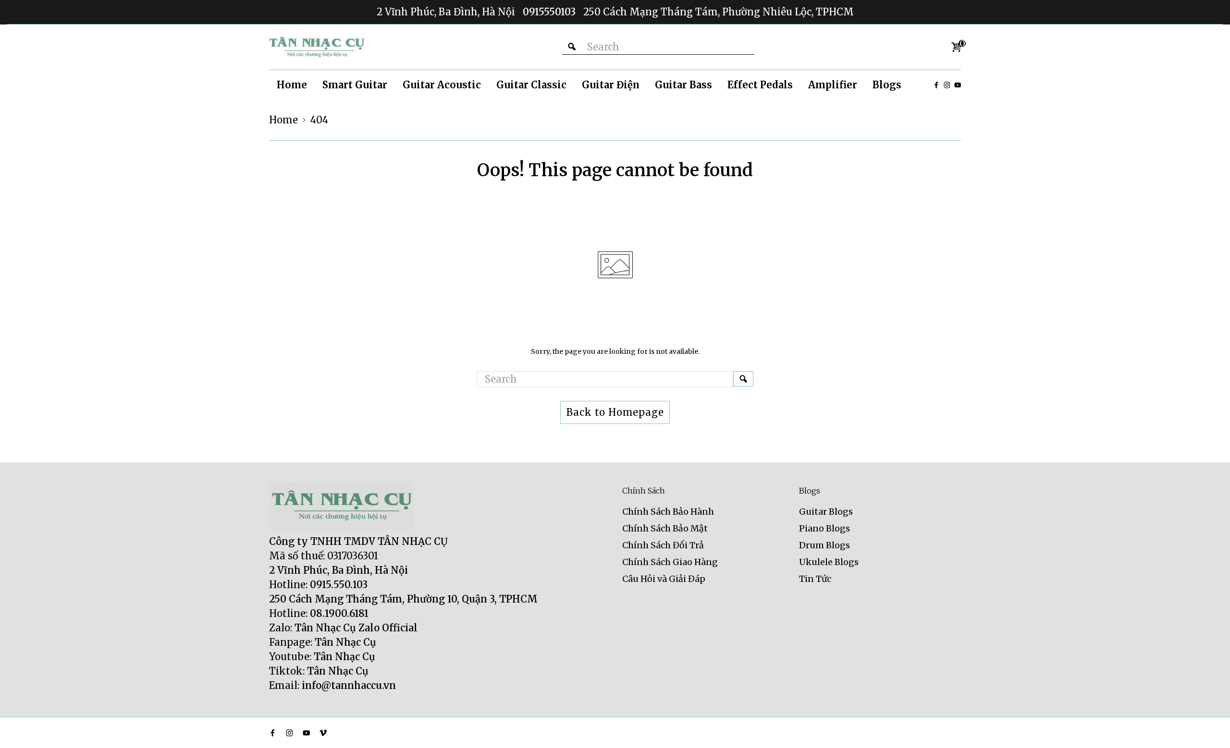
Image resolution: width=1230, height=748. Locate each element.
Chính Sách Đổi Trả (663, 545)
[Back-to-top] (1208, 728)
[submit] (571, 46)
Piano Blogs (824, 528)
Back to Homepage (615, 412)
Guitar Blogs (826, 511)
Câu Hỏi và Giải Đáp (663, 578)
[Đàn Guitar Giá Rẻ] (317, 47)
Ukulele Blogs (829, 561)
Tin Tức (815, 578)
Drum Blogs (824, 545)
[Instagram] (947, 85)
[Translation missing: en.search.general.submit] (743, 378)
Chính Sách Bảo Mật (665, 528)
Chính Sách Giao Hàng (670, 561)
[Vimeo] (323, 732)
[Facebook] (936, 85)
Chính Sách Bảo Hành (668, 511)
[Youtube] (957, 85)
